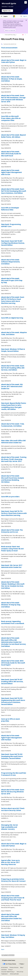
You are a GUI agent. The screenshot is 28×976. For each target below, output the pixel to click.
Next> (2, 949)
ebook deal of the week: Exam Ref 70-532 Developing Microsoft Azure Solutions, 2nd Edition (13, 191)
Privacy (10, 969)
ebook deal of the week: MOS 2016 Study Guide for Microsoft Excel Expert (13, 663)
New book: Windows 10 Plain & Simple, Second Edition (13, 350)
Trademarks (4, 974)
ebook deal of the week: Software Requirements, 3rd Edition (10, 262)
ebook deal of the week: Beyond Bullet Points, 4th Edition (13, 136)
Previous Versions (14, 967)
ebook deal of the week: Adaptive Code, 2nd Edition (14, 333)
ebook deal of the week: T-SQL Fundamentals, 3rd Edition (12, 425)
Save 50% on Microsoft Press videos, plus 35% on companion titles (11, 118)
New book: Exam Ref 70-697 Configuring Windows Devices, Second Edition (13, 243)
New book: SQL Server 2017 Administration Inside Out (11, 566)
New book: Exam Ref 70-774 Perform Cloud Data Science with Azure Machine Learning (14, 513)
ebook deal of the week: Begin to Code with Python (13, 61)
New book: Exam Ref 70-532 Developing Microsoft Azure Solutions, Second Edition (12, 756)
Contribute (4, 969)
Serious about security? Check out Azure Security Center (12, 809)
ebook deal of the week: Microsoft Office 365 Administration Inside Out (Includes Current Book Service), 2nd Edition (13, 642)
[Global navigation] (1, 16)
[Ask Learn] (23, 35)
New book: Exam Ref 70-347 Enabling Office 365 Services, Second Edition (12, 681)
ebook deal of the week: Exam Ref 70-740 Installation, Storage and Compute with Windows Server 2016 (13, 98)
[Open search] (21, 16)
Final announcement (9, 48)
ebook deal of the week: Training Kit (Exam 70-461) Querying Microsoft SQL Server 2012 (13, 459)
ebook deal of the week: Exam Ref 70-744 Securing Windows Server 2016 (12, 792)
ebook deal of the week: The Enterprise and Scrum (12, 531)
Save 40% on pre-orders (10, 497)
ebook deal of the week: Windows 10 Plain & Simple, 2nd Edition (11, 79)
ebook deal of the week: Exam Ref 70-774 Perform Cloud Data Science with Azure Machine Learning (12, 300)
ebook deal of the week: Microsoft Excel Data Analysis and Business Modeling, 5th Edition (12, 479)
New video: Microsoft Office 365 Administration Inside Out (13, 441)
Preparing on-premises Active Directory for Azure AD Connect (13, 880)
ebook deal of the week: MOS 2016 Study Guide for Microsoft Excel (11, 154)
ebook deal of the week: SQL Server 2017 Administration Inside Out (12, 386)
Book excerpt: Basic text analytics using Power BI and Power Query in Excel (12, 548)
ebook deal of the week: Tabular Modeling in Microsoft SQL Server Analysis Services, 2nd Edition (12, 585)
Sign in (25, 16)
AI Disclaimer (4, 967)
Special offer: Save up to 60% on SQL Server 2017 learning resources (10, 862)
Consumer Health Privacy (7, 971)
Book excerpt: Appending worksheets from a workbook (12, 622)
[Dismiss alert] (25, 2)
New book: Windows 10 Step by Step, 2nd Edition (13, 936)
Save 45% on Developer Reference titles (10, 209)
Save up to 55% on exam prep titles (10, 720)
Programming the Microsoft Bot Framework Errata (13, 774)
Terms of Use (20, 971)
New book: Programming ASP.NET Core (11, 225)
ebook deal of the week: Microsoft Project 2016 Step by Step (11, 280)
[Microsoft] (14, 16)
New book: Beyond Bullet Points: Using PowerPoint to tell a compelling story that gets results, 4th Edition (13, 406)
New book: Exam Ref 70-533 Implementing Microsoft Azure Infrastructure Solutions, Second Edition (13, 701)
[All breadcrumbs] (2, 35)
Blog (21, 967)
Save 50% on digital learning (12, 318)
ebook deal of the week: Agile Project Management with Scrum (11, 172)
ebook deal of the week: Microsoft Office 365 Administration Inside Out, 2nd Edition (11, 917)
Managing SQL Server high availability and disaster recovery (9, 827)
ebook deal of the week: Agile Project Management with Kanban (11, 737)
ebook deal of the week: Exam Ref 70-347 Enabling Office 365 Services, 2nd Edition (12, 368)
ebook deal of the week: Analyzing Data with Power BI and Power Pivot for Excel (12, 898)
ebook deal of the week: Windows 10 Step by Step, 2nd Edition (11, 605)
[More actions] (25, 35)
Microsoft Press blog (10, 34)
